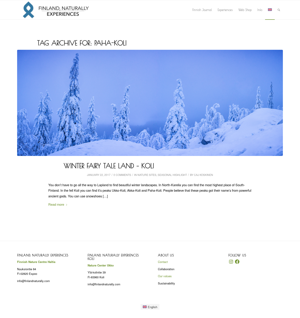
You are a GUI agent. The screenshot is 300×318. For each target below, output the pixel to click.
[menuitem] (202, 10)
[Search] (279, 10)
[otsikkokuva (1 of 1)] (150, 103)
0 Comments (122, 175)
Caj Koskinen (203, 175)
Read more (56, 204)
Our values (165, 276)
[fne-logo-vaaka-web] (55, 10)
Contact (163, 262)
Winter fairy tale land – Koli (109, 166)
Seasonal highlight (172, 175)
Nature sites (146, 175)
